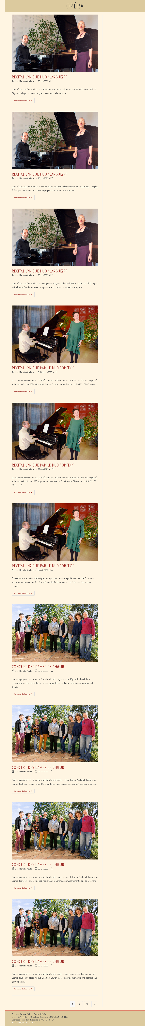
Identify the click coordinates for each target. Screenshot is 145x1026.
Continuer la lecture (22, 101)
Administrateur (32, 1022)
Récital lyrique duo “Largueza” (39, 77)
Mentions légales (18, 1022)
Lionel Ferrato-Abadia (23, 81)
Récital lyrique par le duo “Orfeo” (43, 368)
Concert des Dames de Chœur (38, 666)
